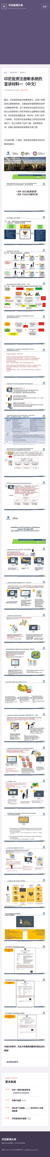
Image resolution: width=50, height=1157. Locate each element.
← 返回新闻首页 (11, 1062)
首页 (5, 73)
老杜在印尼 (13, 73)
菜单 (45, 6)
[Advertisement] (25, 39)
